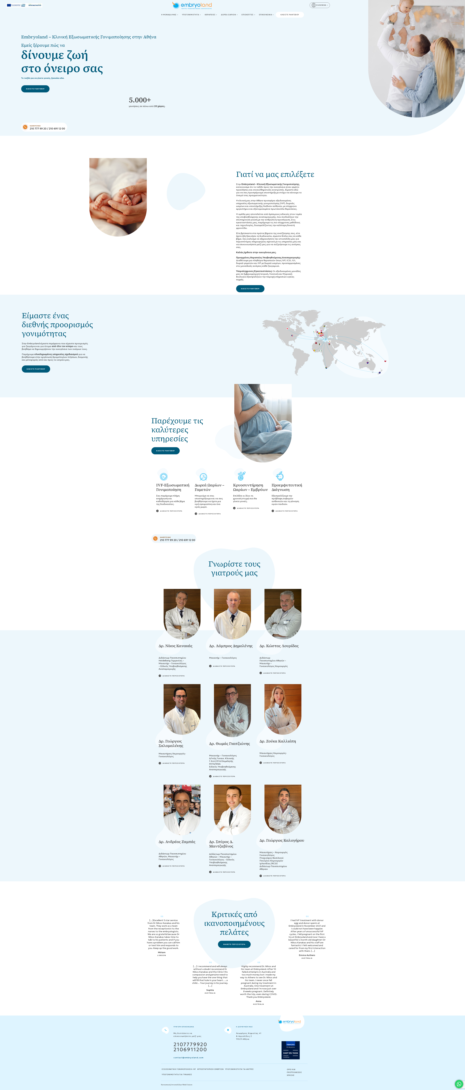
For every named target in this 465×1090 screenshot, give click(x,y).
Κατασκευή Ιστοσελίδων (171, 1085)
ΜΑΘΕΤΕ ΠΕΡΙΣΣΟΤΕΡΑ (234, 944)
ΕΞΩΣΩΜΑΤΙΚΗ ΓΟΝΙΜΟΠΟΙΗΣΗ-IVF (179, 1069)
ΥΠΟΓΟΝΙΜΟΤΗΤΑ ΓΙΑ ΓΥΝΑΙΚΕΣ (177, 1075)
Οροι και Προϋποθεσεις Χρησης (294, 1072)
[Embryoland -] (192, 5)
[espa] (24, 5)
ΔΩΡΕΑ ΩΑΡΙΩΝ (228, 15)
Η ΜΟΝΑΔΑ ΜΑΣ (168, 15)
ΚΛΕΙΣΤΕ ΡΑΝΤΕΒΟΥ (35, 89)
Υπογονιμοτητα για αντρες (239, 1069)
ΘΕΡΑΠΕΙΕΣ (210, 15)
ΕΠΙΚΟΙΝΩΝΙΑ (265, 15)
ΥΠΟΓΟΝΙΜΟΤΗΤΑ (190, 15)
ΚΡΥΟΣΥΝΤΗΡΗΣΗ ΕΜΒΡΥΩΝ (210, 1069)
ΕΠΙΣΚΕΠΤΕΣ (247, 15)
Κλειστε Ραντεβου (290, 15)
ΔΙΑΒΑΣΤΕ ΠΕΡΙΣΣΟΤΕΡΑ (171, 511)
